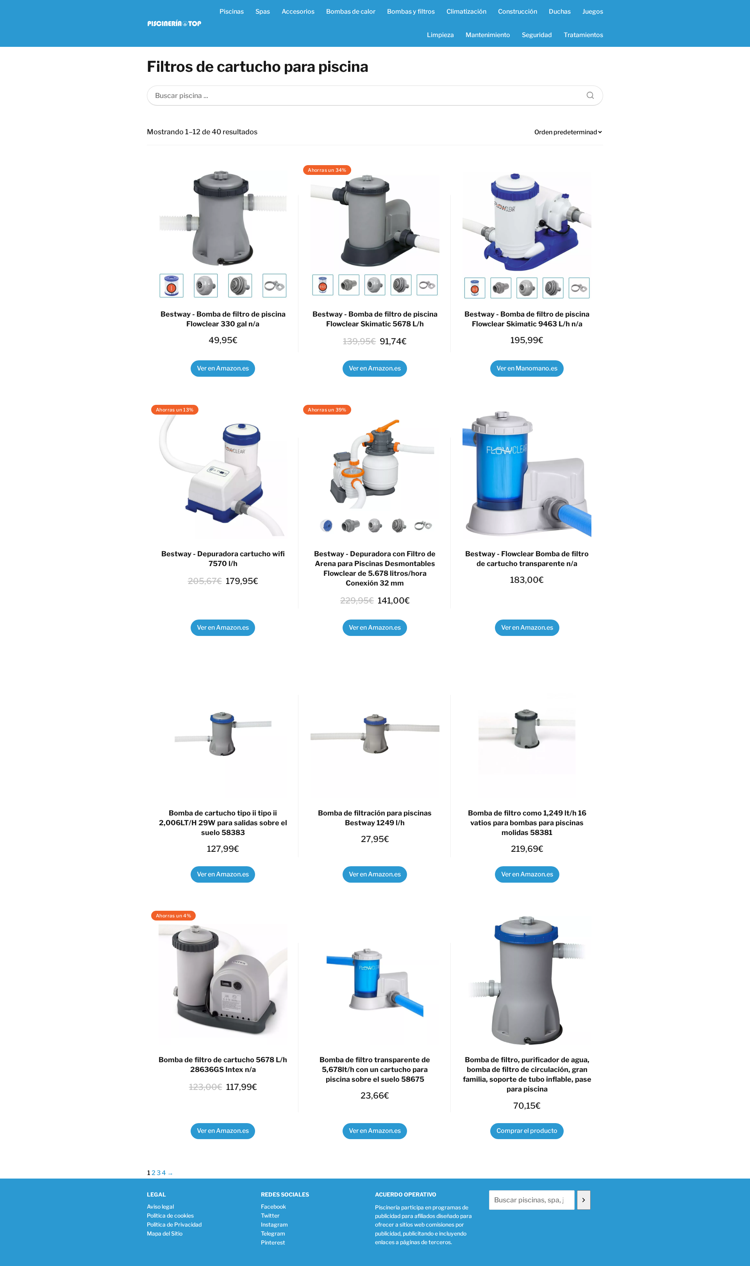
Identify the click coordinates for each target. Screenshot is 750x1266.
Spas (262, 11)
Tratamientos (583, 35)
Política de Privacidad (174, 1224)
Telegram (273, 1233)
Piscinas (232, 11)
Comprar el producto (526, 1130)
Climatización (466, 11)
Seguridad (537, 35)
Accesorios (298, 11)
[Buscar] (587, 93)
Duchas (560, 11)
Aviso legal (160, 1206)
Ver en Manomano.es (526, 368)
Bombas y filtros (411, 11)
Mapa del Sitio (164, 1233)
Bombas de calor (350, 11)
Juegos (592, 11)
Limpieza (440, 35)
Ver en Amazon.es (223, 368)
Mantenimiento (488, 35)
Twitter (270, 1215)
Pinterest (273, 1242)
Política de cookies (170, 1215)
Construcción (517, 11)
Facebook (273, 1206)
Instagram (274, 1224)
